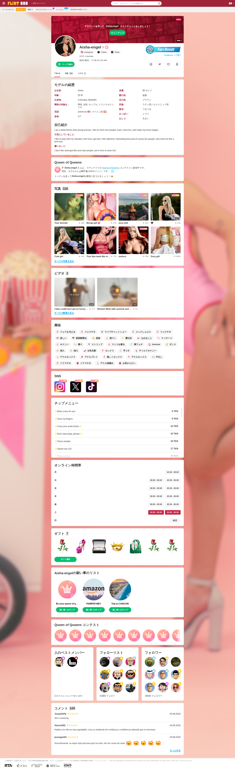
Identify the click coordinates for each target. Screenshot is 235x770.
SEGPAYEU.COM (86, 760)
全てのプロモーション (44, 9)
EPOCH (76, 760)
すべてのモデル (8, 9)
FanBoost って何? (172, 55)
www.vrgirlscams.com (40, 760)
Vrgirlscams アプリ (78, 9)
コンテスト (60, 9)
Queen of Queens (110, 168)
